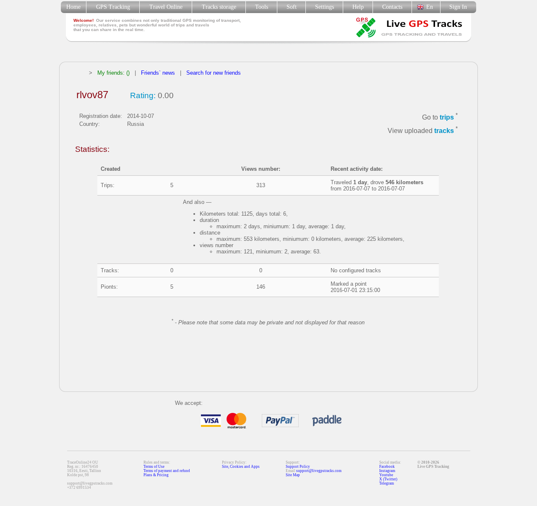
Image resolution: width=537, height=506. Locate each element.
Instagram (387, 471)
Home (73, 7)
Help (358, 7)
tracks (444, 131)
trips (447, 117)
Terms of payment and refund (166, 471)
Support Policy (298, 466)
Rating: (143, 95)
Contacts (392, 7)
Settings (324, 7)
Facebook (387, 466)
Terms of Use (153, 466)
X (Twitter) (388, 479)
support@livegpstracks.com (318, 471)
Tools (261, 7)
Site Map (293, 475)
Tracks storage (219, 7)
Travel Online (166, 7)
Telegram (386, 483)
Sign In (458, 7)
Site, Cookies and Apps (241, 466)
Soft (291, 7)
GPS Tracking (113, 7)
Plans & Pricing (156, 475)
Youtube (386, 475)
